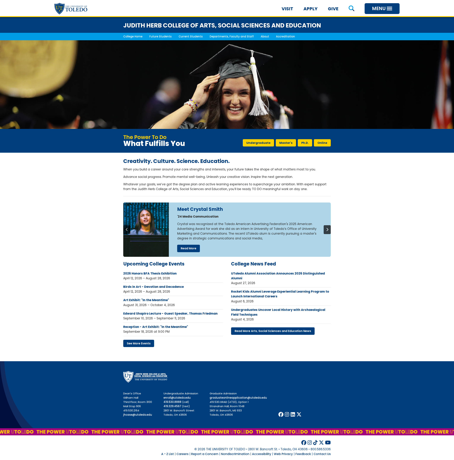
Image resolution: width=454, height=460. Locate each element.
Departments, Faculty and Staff (232, 36)
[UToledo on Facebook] (280, 414)
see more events (139, 343)
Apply (310, 9)
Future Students (160, 36)
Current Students (191, 36)
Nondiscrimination (235, 454)
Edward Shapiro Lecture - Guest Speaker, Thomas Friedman (170, 313)
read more (188, 248)
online (322, 143)
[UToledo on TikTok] (315, 442)
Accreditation (285, 36)
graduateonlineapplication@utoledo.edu (238, 398)
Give (333, 9)
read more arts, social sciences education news (273, 331)
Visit (287, 9)
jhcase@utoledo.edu (137, 415)
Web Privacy (283, 454)
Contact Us (322, 454)
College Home (132, 36)
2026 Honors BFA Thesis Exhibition (150, 273)
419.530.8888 (172, 402)
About (265, 36)
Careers (182, 454)
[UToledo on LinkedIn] (293, 414)
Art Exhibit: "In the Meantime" (146, 300)
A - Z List (167, 454)
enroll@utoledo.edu (177, 398)
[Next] (327, 229)
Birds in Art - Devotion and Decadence (153, 287)
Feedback (303, 454)
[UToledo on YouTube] (328, 442)
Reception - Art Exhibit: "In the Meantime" (155, 327)
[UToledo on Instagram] (287, 414)
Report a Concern (204, 454)
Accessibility (261, 454)
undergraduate (258, 143)
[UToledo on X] (299, 414)
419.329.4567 (172, 406)
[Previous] (126, 229)
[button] (351, 9)
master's (285, 143)
